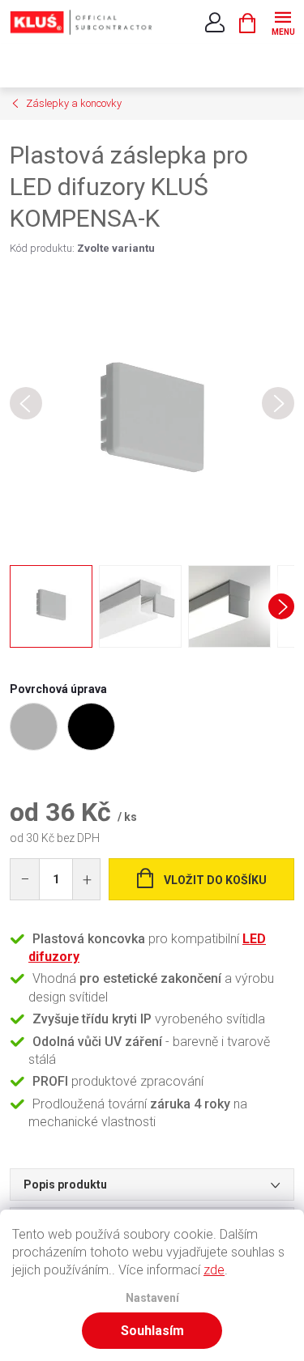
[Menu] (282, 21)
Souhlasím (152, 1330)
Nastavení (152, 1298)
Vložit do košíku (215, 880)
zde (214, 1270)
